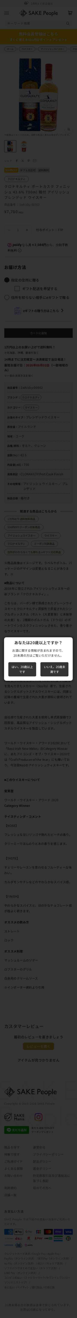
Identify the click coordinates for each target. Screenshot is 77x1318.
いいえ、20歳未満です (54, 669)
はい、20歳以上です (22, 669)
